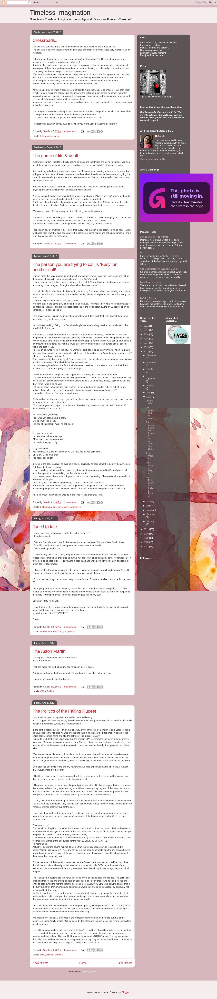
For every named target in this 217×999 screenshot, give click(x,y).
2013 (146, 347)
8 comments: (71, 950)
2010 (146, 533)
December (151, 355)
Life (42, 136)
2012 (146, 351)
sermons (59, 954)
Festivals (57, 631)
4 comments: (71, 131)
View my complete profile (152, 159)
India (42, 954)
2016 (146, 334)
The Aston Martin (49, 651)
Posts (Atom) (89, 971)
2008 (146, 542)
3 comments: (71, 502)
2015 (146, 338)
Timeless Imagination (60, 12)
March (149, 510)
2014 (146, 343)
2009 (146, 538)
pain (66, 507)
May (148, 501)
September (150, 378)
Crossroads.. (45, 40)
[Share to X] (95, 131)
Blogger (125, 992)
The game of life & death (56, 155)
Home (83, 963)
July (148, 392)
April (149, 505)
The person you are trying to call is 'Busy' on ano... (150, 435)
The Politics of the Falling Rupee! (64, 711)
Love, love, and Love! (150, 282)
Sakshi (161, 136)
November (151, 362)
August (149, 385)
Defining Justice (148, 298)
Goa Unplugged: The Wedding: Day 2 (158, 269)
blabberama (46, 507)
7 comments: (71, 243)
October (150, 369)
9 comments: (71, 686)
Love (60, 507)
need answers (52, 136)
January (150, 521)
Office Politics (47, 691)
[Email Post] (82, 131)
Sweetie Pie (75, 507)
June (149, 397)
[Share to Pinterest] (101, 131)
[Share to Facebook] (98, 131)
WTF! (143, 252)
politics (49, 954)
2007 (146, 546)
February (150, 514)
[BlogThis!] (92, 131)
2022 (146, 326)
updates (72, 631)
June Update (45, 526)
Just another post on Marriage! (155, 237)
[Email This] (88, 131)
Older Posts (125, 963)
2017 (146, 330)
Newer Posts (40, 963)
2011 (146, 529)
